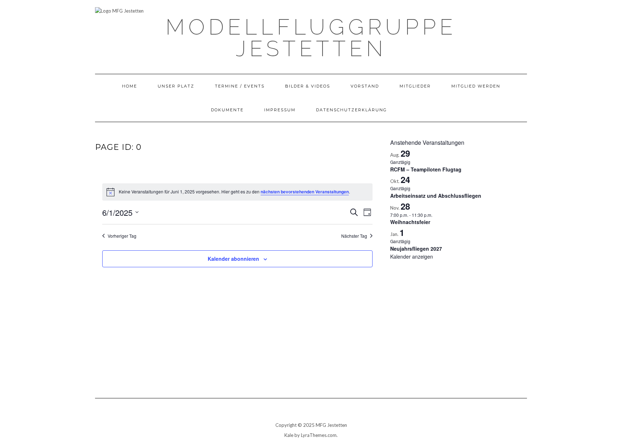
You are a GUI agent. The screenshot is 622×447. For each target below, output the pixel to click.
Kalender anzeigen (411, 256)
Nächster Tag (354, 236)
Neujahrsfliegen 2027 (416, 248)
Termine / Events (240, 86)
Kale (288, 435)
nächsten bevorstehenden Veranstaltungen (305, 191)
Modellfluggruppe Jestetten (311, 37)
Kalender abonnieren (233, 258)
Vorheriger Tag (122, 236)
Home (129, 86)
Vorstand (365, 86)
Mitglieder (415, 86)
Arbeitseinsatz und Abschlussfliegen (435, 195)
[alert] (237, 192)
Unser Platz (176, 86)
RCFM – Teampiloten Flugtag (425, 169)
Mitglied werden (475, 86)
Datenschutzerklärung (351, 109)
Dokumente (227, 109)
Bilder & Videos (307, 86)
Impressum (280, 109)
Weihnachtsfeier (410, 221)
